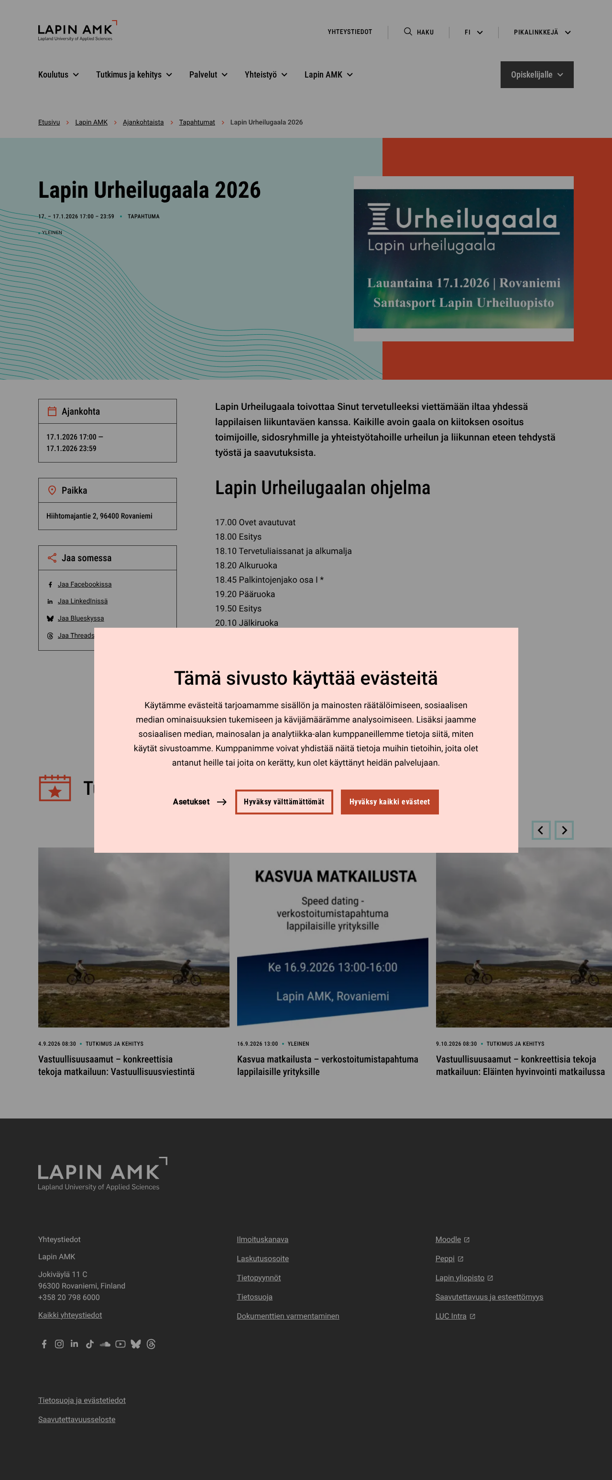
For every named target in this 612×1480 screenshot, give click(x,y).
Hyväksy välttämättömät (284, 801)
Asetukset (191, 801)
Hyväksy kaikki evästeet (390, 801)
